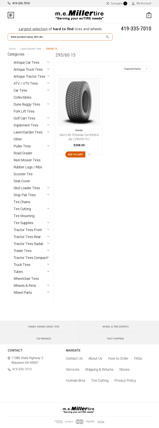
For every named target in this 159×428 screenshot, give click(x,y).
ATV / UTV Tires (26, 83)
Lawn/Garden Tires (30, 48)
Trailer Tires (23, 251)
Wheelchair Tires (26, 279)
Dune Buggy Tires (27, 104)
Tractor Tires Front (28, 230)
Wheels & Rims (25, 286)
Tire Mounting (24, 216)
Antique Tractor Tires (29, 76)
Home (12, 48)
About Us (95, 358)
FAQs (138, 358)
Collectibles (22, 97)
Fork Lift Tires (24, 111)
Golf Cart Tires (24, 118)
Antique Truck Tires (28, 69)
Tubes (18, 272)
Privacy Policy (125, 380)
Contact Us (74, 358)
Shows (124, 369)
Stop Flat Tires (25, 195)
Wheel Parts (23, 292)
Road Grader (23, 153)
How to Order (118, 358)
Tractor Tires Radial (28, 244)
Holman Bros (75, 380)
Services (72, 369)
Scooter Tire (23, 174)
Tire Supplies (23, 223)
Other (18, 139)
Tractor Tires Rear (27, 237)
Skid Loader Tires (27, 188)
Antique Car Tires (26, 62)
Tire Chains (22, 202)
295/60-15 (51, 48)
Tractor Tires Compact (31, 258)
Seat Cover (22, 181)
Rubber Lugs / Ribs (28, 167)
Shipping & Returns (99, 369)
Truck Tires (22, 265)
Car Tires (20, 90)
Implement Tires (26, 125)
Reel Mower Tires (27, 160)
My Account (144, 3)
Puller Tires (22, 146)
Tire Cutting (22, 209)
